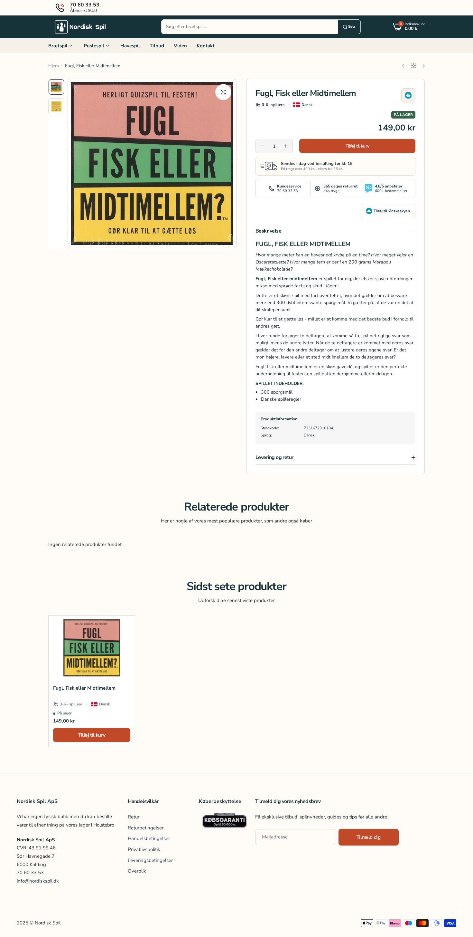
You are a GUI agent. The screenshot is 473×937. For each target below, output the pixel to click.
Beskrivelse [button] (268, 230)
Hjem (53, 66)
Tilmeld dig (369, 837)
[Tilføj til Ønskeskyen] (408, 95)
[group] (152, 163)
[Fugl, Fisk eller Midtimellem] (92, 648)
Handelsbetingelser (149, 838)
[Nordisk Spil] (80, 27)
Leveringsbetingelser (150, 860)
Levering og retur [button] (274, 457)
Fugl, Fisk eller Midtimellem (84, 688)
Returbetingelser (145, 827)
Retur (133, 816)
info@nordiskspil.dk (38, 881)
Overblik (137, 871)
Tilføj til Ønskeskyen (392, 211)
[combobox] (250, 27)
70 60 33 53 (30, 872)
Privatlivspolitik (144, 849)
